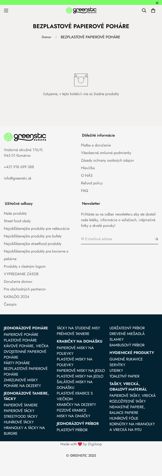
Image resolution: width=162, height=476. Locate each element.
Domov (46, 37)
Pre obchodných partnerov (25, 289)
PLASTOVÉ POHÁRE (20, 340)
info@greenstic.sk (17, 178)
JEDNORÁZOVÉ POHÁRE (26, 328)
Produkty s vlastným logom (25, 266)
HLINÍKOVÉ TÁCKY (19, 422)
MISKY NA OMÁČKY (73, 416)
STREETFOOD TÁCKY (21, 416)
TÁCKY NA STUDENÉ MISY (78, 328)
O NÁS (87, 175)
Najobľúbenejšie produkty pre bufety (33, 236)
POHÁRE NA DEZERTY (22, 385)
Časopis (10, 304)
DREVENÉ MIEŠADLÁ (127, 333)
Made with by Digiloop (81, 444)
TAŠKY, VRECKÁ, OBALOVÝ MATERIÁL (128, 386)
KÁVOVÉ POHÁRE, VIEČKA (26, 346)
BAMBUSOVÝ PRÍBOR (126, 345)
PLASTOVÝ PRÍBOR (72, 430)
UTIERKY (116, 370)
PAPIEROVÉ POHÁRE (21, 334)
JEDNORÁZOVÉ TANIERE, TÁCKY (26, 396)
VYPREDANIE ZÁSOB (21, 274)
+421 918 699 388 (19, 167)
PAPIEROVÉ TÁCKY (19, 411)
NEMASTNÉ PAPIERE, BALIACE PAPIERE (127, 409)
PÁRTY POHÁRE (17, 363)
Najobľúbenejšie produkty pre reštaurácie (36, 228)
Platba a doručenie (96, 145)
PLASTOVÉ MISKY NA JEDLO (80, 376)
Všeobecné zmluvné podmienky (106, 153)
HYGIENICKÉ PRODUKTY (131, 352)
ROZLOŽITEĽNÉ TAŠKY (127, 401)
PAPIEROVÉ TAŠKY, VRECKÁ (132, 395)
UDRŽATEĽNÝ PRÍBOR (127, 328)
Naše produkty (15, 213)
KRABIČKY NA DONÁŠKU (79, 341)
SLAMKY (116, 339)
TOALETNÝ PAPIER (124, 376)
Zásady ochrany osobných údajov (107, 160)
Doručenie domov (18, 281)
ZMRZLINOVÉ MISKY (21, 380)
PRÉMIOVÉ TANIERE (73, 333)
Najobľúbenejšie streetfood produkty (32, 243)
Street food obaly (17, 221)
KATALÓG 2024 (16, 296)
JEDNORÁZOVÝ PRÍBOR (78, 423)
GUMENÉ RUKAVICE (126, 359)
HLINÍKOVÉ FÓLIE (123, 418)
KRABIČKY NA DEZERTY (76, 404)
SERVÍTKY (117, 365)
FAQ (84, 190)
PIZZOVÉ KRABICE (71, 410)
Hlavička (88, 168)
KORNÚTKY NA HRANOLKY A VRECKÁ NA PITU (132, 426)
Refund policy (92, 183)
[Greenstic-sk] (81, 10)
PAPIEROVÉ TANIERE (21, 405)
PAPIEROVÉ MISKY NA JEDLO (81, 370)
